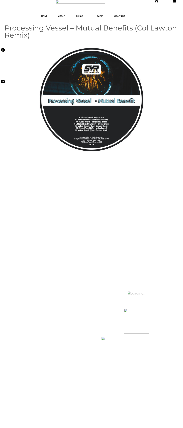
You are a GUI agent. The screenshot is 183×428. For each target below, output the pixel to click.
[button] (87, 16)
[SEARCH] (140, 16)
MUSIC (79, 16)
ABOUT (62, 16)
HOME (44, 16)
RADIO (100, 16)
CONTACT (119, 16)
